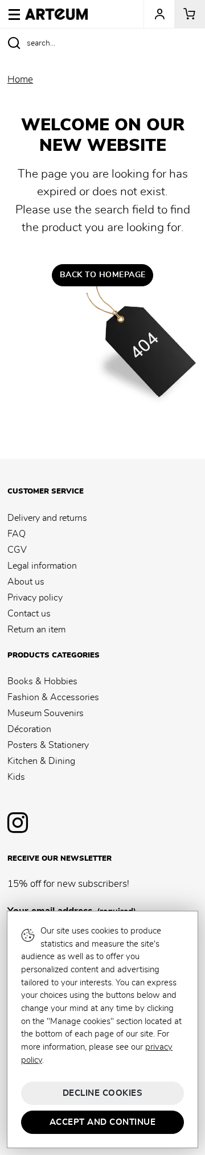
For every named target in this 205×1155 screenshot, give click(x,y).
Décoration (29, 729)
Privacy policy (35, 597)
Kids (16, 777)
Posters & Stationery (48, 745)
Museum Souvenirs (45, 713)
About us (25, 581)
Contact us (29, 613)
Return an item (36, 629)
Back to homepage (103, 275)
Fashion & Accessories (53, 697)
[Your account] (159, 14)
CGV (17, 549)
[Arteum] (56, 12)
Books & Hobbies (42, 681)
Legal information (42, 565)
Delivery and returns (47, 518)
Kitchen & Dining (41, 761)
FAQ (16, 534)
